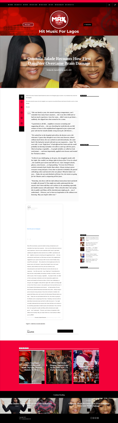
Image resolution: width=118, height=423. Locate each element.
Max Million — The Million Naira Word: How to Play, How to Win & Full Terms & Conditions (92, 249)
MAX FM (22, 381)
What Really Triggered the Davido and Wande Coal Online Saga (92, 260)
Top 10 (3, 1)
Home (11, 4)
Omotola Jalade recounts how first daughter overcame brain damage (89, 404)
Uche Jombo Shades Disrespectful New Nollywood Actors (30, 404)
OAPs (51, 4)
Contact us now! (12, 1)
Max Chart (44, 4)
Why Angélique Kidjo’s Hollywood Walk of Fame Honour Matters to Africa (32, 366)
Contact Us (70, 4)
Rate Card (34, 4)
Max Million (60, 4)
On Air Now (88, 24)
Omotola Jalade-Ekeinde (40, 317)
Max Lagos (27, 24)
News (26, 4)
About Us (19, 4)
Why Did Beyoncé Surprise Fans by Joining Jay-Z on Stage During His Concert (86, 366)
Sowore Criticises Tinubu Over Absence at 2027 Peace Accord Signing (92, 255)
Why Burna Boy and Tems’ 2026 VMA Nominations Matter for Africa (92, 244)
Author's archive (65, 331)
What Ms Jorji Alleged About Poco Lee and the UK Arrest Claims (92, 239)
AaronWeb (57, 70)
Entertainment (59, 54)
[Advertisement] (89, 120)
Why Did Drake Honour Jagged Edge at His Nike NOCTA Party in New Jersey (59, 366)
